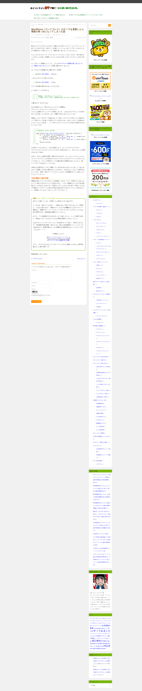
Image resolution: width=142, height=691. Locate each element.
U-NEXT (99, 625)
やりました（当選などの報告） (100, 442)
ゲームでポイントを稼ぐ (102, 393)
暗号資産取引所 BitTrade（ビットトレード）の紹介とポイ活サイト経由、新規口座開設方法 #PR (101, 488)
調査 (101, 648)
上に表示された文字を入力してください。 (41, 295)
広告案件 (99, 643)
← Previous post (36, 259)
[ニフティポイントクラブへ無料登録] (100, 161)
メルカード (99, 322)
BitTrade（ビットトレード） (103, 335)
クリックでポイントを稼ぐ (102, 390)
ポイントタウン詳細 (100, 91)
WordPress (36, 37)
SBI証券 (98, 306)
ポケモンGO (100, 638)
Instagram (93, 620)
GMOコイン (99, 329)
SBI (108, 623)
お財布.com (99, 278)
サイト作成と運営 (47, 37)
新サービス (93, 646)
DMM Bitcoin (99, 347)
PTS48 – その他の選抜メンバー (100, 239)
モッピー (98, 210)
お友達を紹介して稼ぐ (101, 397)
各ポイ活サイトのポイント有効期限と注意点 (46, 18)
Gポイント (98, 255)
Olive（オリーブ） (100, 303)
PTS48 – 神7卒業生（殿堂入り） (100, 206)
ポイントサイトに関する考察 (100, 356)
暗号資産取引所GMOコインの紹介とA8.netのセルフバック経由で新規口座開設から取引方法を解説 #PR (102, 505)
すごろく (106, 628)
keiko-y (99, 674)
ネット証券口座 (100, 429)
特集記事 (107, 646)
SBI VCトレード (100, 332)
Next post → (81, 259)
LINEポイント (95, 623)
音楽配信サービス (100, 406)
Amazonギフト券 (93, 618)
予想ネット (99, 265)
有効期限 (98, 646)
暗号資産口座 (99, 403)
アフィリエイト (93, 633)
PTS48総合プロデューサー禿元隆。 (42, 34)
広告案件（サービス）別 (99, 400)
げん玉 (98, 216)
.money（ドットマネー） (102, 236)
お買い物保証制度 (97, 628)
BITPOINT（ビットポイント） (103, 341)
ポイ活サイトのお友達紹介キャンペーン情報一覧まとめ (49, 15)
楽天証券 (98, 287)
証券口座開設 (96, 648)
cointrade (99, 618)
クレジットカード (100, 410)
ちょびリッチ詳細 (100, 101)
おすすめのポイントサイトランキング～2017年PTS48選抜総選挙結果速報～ (51, 1)
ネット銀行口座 (100, 426)
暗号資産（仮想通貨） (98, 325)
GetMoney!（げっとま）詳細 (100, 190)
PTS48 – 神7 (96, 220)
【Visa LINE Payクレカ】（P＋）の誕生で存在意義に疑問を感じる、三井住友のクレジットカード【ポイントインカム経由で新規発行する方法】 (101, 559)
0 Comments (63, 34)
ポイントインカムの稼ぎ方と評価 (58, 240)
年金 (96, 643)
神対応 (91, 648)
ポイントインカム (100, 223)
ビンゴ (96, 638)
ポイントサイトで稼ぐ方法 (99, 363)
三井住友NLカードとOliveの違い (101, 534)
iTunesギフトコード (99, 620)
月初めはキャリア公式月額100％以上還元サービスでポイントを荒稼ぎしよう (101, 661)
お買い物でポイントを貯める (103, 366)
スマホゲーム (99, 420)
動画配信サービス (100, 423)
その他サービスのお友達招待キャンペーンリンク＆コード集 (85, 15)
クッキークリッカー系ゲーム (102, 633)
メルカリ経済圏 (97, 319)
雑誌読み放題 (99, 413)
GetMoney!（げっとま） (102, 252)
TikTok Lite (98, 203)
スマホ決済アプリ (100, 416)
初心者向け (97, 640)
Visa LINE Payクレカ (101, 316)
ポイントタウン (100, 226)
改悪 (106, 643)
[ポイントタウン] (100, 81)
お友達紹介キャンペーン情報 (103, 455)
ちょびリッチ (99, 229)
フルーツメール (100, 258)
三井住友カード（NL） (101, 300)
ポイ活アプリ (96, 200)
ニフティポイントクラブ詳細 (100, 164)
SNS (93, 625)
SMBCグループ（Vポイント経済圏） (102, 294)
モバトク (98, 268)
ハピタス (98, 213)
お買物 (102, 628)
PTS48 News (96, 445)
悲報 (103, 643)
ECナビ (98, 243)
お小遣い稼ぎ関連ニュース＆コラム (101, 436)
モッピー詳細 (100, 122)
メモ (84, 37)
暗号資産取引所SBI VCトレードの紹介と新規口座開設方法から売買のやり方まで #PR (101, 497)
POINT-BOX (99, 272)
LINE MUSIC (106, 620)
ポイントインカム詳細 (100, 60)
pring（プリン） (103, 623)
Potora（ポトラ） (100, 275)
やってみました (102, 630)
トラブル (79, 37)
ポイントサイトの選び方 (99, 360)
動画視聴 (93, 643)
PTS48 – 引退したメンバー (99, 262)
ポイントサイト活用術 (98, 433)
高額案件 (104, 648)
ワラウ (98, 233)
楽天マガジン (99, 291)
